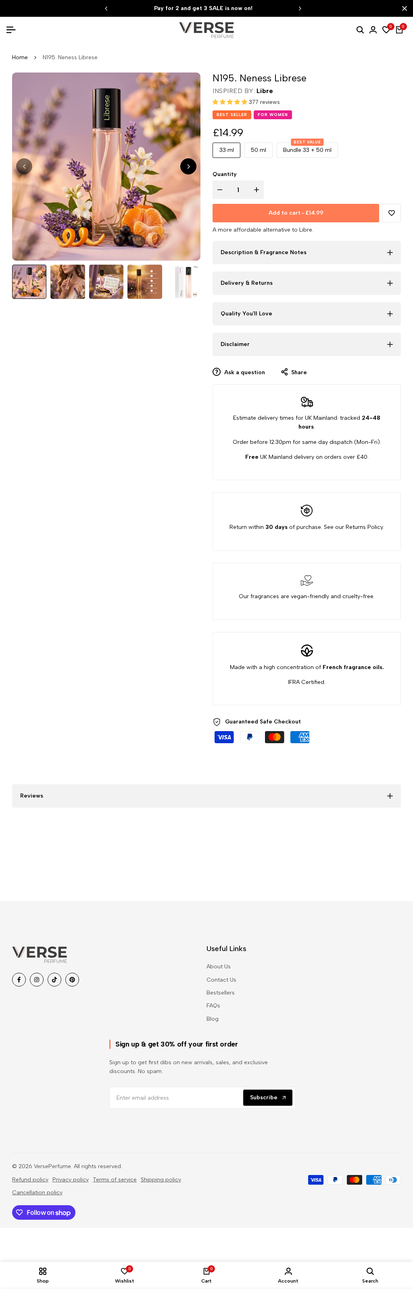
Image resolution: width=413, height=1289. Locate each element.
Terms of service (115, 1179)
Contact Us (221, 979)
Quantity (225, 174)
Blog (212, 1018)
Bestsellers (220, 992)
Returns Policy (364, 527)
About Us (218, 966)
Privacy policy (70, 1179)
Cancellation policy (37, 1192)
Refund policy (30, 1179)
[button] (231, 102)
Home (20, 57)
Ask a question (244, 372)
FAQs (213, 1005)
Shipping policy (161, 1179)
